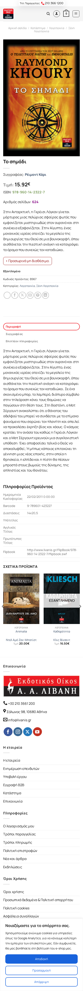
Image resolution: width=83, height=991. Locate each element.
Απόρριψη (41, 982)
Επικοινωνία (13, 801)
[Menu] (76, 13)
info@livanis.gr (19, 720)
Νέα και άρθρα (15, 858)
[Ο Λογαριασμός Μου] (56, 13)
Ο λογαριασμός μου (18, 826)
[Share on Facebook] (14, 295)
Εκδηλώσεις (12, 867)
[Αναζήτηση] (48, 14)
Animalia (21, 631)
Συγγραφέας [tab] (14, 334)
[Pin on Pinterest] (37, 295)
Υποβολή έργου (15, 776)
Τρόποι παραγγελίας (19, 834)
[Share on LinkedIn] (45, 295)
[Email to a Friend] (30, 295)
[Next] (80, 615)
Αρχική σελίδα (17, 28)
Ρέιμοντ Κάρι (35, 174)
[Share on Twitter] (22, 295)
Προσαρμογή (41, 970)
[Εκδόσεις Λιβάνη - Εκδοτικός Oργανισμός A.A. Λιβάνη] (17, 13)
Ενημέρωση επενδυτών (21, 768)
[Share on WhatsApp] (7, 295)
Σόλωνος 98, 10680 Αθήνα (27, 711)
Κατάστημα (38, 28)
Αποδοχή (41, 959)
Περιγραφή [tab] (13, 326)
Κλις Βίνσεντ (61, 640)
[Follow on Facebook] (8, 731)
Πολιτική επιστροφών (20, 850)
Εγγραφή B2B (13, 785)
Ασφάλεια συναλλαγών (21, 916)
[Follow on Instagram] (17, 731)
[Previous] (3, 615)
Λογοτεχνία (56, 28)
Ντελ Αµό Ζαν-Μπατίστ (21, 640)
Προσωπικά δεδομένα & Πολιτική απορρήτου (38, 899)
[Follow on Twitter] (27, 731)
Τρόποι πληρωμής (17, 842)
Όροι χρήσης (13, 891)
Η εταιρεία (11, 760)
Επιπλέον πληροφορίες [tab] (22, 341)
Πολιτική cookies (16, 908)
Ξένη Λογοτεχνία (47, 286)
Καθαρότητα (61, 631)
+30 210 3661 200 (21, 703)
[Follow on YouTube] (37, 731)
